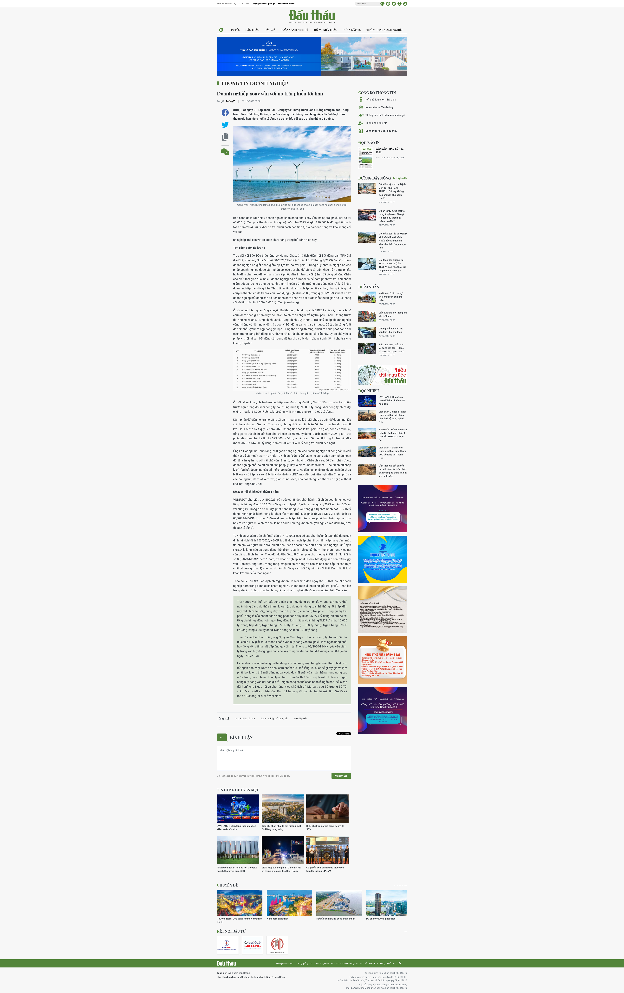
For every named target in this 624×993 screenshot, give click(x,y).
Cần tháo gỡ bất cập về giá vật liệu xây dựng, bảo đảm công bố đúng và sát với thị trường (393, 470)
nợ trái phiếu (300, 718)
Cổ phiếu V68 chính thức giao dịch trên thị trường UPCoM (325, 869)
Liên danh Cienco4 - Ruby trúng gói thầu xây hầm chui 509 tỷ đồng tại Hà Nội (392, 416)
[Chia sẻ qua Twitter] (225, 124)
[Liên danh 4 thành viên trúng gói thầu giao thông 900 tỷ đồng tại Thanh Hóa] (367, 451)
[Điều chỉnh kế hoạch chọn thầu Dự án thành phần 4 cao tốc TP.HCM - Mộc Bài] (367, 433)
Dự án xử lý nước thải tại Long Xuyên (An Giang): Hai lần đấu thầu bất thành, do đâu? (392, 216)
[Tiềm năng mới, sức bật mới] (239, 903)
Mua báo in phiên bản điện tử (344, 963)
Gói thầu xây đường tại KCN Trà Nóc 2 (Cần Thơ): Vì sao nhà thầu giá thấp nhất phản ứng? (392, 265)
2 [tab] (398, 885)
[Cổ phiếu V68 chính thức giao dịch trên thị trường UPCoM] (327, 850)
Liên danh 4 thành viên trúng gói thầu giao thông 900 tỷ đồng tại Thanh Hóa (393, 452)
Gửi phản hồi (401, 178)
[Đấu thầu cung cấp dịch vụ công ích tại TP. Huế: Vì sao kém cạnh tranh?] (367, 348)
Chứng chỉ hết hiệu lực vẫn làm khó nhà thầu (391, 330)
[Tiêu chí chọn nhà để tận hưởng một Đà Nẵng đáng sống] (283, 808)
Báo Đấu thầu (312, 17)
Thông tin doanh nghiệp (384, 29)
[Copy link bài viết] (225, 137)
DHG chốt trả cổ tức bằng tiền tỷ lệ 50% (325, 828)
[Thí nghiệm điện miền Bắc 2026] (226, 945)
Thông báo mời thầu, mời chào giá (385, 115)
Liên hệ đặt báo (322, 963)
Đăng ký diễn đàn (388, 963)
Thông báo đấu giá (376, 123)
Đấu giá (270, 29)
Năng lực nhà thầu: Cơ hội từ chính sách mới (338, 920)
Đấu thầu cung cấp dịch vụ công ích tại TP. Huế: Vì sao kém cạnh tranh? (391, 348)
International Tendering (379, 107)
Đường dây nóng (374, 178)
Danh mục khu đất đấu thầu (381, 130)
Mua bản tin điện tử (369, 963)
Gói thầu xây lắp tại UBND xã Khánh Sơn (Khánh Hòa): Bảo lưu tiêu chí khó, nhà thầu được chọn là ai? (393, 240)
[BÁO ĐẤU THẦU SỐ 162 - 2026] (365, 158)
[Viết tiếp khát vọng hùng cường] (389, 903)
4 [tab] (403, 885)
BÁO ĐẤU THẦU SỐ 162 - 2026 (390, 150)
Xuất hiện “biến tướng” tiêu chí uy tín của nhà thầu (391, 297)
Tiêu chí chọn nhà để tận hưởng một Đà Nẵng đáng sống (281, 828)
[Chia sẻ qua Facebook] (225, 112)
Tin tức (234, 29)
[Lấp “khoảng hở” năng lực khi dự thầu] (367, 316)
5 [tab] (406, 885)
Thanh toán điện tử (286, 3)
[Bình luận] (225, 149)
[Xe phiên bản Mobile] (399, 4)
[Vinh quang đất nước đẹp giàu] (289, 903)
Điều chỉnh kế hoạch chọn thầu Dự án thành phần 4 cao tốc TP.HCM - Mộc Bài (393, 434)
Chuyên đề (227, 885)
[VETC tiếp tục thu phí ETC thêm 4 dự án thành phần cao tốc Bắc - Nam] (283, 850)
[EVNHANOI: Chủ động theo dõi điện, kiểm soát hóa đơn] (238, 808)
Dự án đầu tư (352, 29)
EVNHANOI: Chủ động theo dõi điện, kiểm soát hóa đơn (236, 828)
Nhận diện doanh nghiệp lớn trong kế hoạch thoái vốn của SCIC (237, 869)
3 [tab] (401, 885)
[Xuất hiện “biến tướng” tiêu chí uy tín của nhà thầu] (367, 297)
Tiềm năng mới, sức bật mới (232, 918)
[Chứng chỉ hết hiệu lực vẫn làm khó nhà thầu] (367, 332)
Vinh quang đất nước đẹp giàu (283, 918)
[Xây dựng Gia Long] (252, 945)
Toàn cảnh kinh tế (294, 29)
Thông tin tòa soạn (284, 963)
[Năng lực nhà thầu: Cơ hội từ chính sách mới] (339, 903)
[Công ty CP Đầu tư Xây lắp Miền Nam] (277, 945)
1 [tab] (394, 885)
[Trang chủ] (221, 30)
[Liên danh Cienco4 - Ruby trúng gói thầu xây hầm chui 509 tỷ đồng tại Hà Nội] (367, 415)
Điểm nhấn (368, 286)
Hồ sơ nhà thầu (325, 29)
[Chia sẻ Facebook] (388, 4)
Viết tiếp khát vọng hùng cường (383, 918)
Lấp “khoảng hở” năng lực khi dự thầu (393, 314)
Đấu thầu (252, 29)
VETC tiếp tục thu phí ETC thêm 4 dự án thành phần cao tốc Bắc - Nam (281, 869)
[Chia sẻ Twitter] (394, 4)
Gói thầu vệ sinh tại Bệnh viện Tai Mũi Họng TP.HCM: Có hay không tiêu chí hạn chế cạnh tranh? (392, 191)
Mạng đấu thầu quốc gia (264, 3)
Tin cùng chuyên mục (238, 789)
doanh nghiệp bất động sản (274, 718)
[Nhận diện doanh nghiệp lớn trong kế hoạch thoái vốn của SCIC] (238, 850)
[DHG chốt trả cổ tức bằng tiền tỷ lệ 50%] (327, 808)
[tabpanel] (239, 905)
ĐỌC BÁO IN (369, 142)
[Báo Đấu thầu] (226, 963)
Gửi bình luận (341, 776)
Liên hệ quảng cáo (303, 963)
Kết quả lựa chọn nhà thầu (380, 99)
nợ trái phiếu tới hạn (245, 718)
